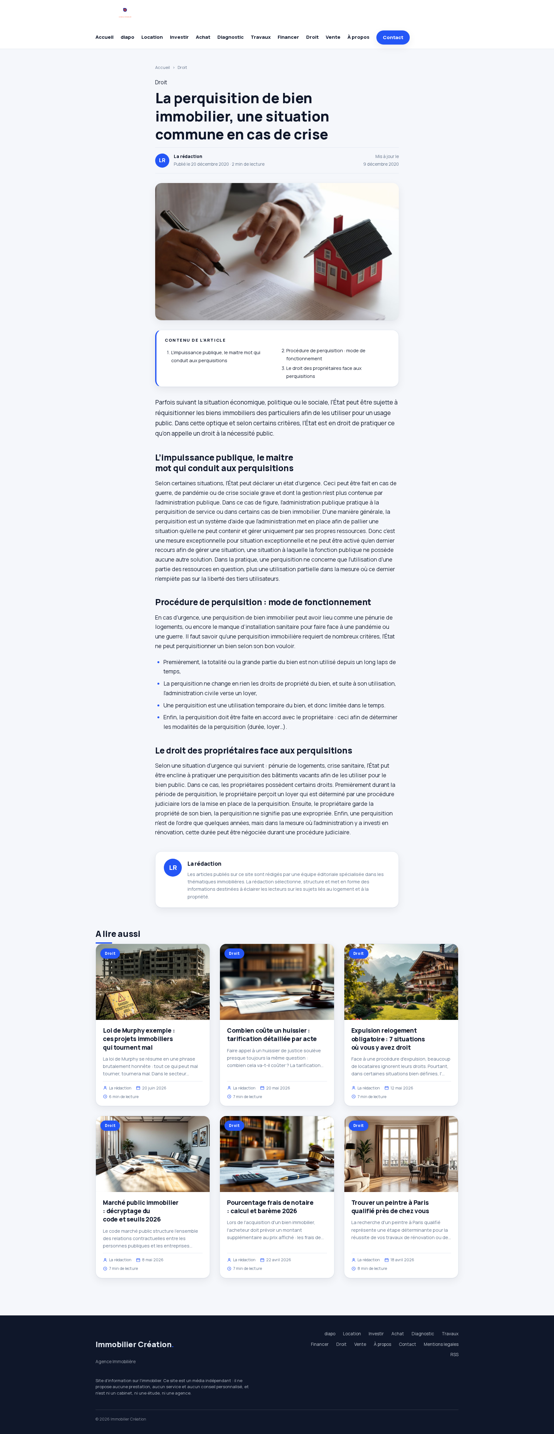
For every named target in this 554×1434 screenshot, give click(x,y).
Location (152, 37)
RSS (454, 1354)
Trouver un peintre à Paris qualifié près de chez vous (390, 1206)
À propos (358, 37)
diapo (127, 37)
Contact (393, 37)
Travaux (261, 37)
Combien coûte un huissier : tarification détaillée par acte (271, 1034)
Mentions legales (441, 1344)
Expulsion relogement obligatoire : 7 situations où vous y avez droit (388, 1038)
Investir (179, 37)
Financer (288, 37)
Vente (333, 37)
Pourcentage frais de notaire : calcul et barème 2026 (270, 1206)
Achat (203, 37)
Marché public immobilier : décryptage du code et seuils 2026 (140, 1210)
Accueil (104, 37)
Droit (312, 37)
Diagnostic (230, 37)
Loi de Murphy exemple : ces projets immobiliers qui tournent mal (139, 1038)
